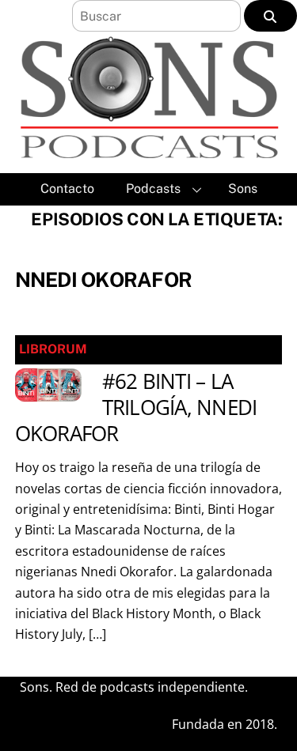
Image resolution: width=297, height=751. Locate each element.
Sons (242, 188)
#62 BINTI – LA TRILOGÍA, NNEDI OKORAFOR (136, 408)
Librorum (53, 349)
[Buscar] (270, 16)
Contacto (67, 188)
